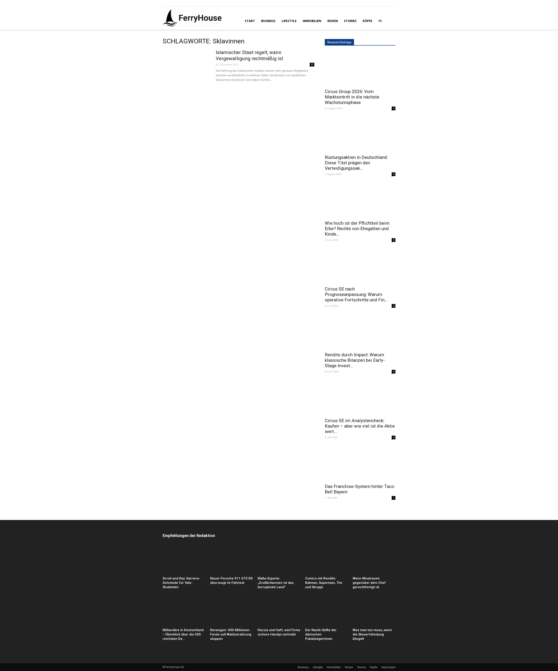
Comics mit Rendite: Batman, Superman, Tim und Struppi (323, 582)
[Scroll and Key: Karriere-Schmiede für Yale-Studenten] (184, 560)
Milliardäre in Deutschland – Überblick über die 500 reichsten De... (183, 634)
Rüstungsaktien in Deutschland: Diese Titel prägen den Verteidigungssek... (356, 163)
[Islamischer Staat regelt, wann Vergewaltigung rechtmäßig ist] (186, 65)
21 (312, 64)
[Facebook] (166, 3)
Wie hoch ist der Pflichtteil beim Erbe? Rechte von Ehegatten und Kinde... (357, 229)
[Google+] (173, 3)
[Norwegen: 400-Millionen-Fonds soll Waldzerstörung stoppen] (231, 611)
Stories (350, 21)
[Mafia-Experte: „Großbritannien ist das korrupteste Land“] (279, 560)
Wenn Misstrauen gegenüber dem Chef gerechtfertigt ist (369, 582)
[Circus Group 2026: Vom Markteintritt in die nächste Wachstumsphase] (360, 68)
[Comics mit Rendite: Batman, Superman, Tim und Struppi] (326, 560)
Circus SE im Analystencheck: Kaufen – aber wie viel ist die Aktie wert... (360, 426)
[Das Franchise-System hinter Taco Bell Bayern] (360, 463)
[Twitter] (180, 3)
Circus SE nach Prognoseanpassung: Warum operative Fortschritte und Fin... (356, 294)
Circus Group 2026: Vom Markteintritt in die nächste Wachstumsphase (352, 97)
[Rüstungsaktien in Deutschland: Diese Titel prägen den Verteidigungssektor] (360, 134)
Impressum (388, 667)
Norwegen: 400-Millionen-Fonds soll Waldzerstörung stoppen (230, 634)
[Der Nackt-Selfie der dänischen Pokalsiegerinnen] (326, 611)
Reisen (332, 21)
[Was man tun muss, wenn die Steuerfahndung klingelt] (374, 611)
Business (268, 21)
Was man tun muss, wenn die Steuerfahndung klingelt (372, 634)
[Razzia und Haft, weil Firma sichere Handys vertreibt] (279, 611)
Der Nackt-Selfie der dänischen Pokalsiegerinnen (321, 634)
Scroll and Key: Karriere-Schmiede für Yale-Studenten (181, 582)
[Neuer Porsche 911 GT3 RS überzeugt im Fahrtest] (231, 560)
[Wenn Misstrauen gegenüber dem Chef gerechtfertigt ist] (374, 560)
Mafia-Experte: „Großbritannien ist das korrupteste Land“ (276, 582)
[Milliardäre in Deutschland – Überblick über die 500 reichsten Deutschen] (184, 611)
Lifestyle (289, 21)
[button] (390, 20)
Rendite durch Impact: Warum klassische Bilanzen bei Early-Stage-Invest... (355, 360)
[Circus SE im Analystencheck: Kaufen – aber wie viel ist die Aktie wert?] (360, 397)
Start (250, 21)
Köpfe (367, 21)
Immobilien (312, 21)
